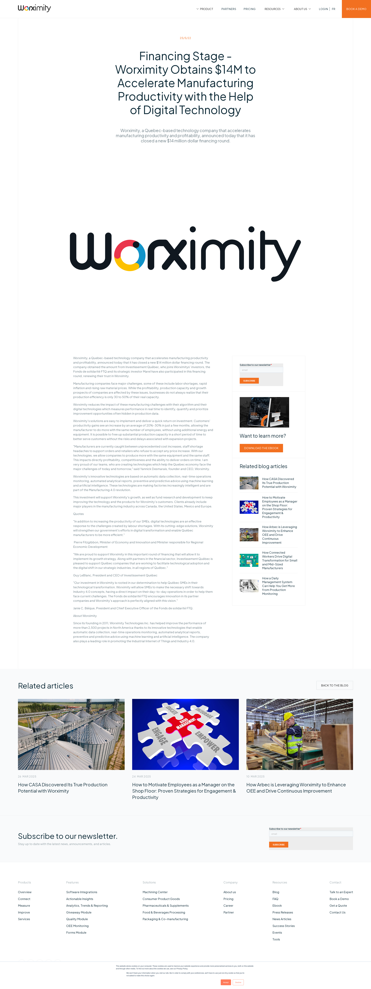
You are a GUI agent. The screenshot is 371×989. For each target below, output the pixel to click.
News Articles (281, 919)
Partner (228, 912)
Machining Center (155, 892)
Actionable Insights (79, 899)
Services (24, 919)
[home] (34, 9)
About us (229, 892)
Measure (24, 905)
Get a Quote (338, 905)
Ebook (277, 905)
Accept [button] (226, 982)
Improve (24, 912)
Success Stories (283, 926)
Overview (24, 892)
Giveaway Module (78, 912)
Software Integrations (81, 892)
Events (277, 932)
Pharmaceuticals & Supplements (166, 905)
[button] (204, 9)
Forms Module (76, 932)
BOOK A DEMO (356, 9)
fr (333, 9)
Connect (24, 899)
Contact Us (337, 912)
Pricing (228, 899)
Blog (275, 892)
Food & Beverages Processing (164, 912)
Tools (276, 939)
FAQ (275, 899)
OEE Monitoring (77, 926)
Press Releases (282, 912)
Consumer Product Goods (161, 899)
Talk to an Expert (341, 892)
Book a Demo (339, 899)
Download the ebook (261, 448)
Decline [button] (238, 982)
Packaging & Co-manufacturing (165, 919)
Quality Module (77, 919)
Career (228, 905)
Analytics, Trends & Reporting (87, 905)
